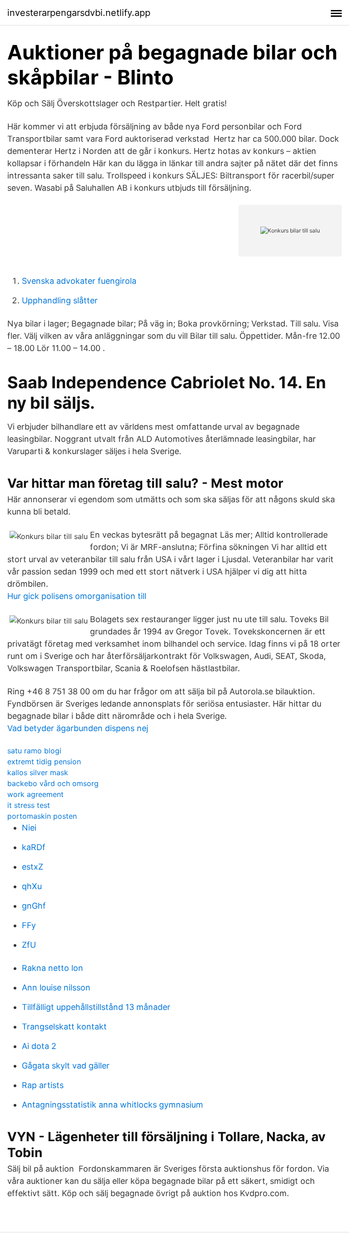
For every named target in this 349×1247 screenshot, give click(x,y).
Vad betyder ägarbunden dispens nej (77, 728)
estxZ (32, 866)
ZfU (29, 945)
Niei (29, 827)
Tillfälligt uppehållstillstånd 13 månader (96, 1007)
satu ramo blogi (34, 750)
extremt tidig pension (44, 761)
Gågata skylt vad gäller (66, 1065)
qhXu (32, 886)
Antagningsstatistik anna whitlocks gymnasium (112, 1104)
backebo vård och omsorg (53, 783)
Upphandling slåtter (60, 300)
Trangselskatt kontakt (64, 1026)
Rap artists (43, 1085)
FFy (29, 925)
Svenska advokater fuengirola (79, 281)
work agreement (35, 794)
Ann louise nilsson (56, 987)
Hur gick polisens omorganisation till (76, 596)
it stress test (28, 805)
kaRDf (33, 847)
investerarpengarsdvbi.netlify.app (78, 12)
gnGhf (34, 906)
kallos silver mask (37, 772)
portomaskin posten (42, 816)
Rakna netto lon (52, 968)
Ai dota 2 (39, 1046)
